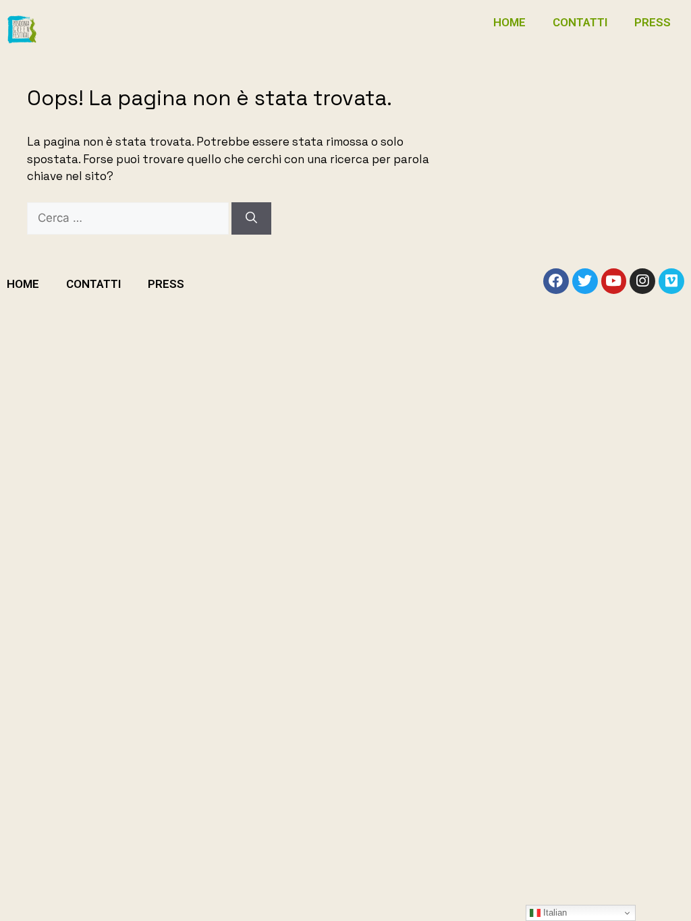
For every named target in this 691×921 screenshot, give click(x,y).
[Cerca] (251, 218)
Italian (554, 913)
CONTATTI (580, 22)
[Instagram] (642, 281)
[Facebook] (556, 281)
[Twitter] (585, 281)
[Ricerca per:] (129, 217)
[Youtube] (614, 281)
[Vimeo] (671, 281)
